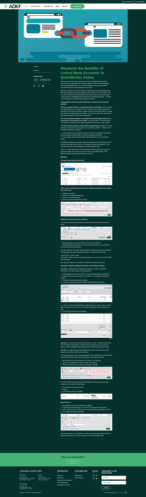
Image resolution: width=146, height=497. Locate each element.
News (36, 79)
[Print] (43, 86)
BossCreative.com (120, 492)
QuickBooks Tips (45, 79)
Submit (106, 487)
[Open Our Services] (41, 6)
